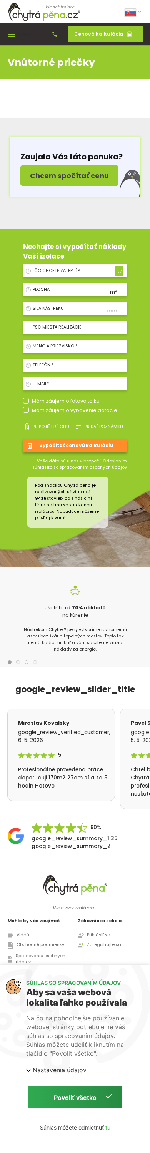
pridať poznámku (104, 427)
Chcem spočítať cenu (69, 175)
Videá (23, 935)
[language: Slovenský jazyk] (133, 11)
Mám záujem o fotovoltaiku (66, 401)
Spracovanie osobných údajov (40, 959)
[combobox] (77, 271)
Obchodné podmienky (40, 945)
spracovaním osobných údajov (93, 467)
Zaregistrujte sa (104, 945)
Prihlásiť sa (98, 935)
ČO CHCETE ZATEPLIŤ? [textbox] (57, 271)
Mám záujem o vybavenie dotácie (74, 410)
